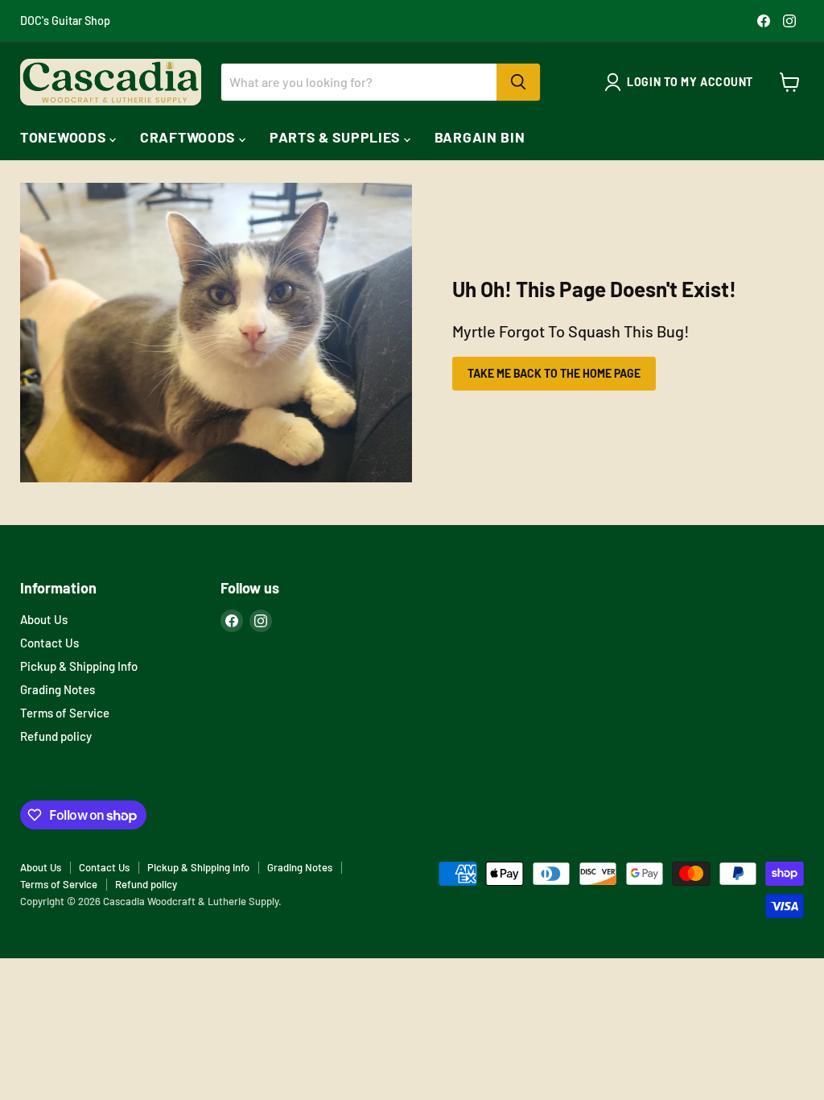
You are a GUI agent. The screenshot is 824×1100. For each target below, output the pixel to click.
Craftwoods (189, 137)
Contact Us (49, 642)
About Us (44, 619)
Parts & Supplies (337, 137)
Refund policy (56, 736)
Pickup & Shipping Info (79, 666)
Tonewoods (64, 137)
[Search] (518, 82)
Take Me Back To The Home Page (554, 373)
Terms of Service (64, 712)
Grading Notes (57, 689)
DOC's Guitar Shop (65, 20)
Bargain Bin (480, 137)
